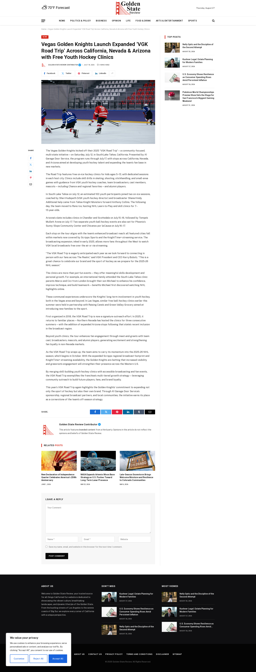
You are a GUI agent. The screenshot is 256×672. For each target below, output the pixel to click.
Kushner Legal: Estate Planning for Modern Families (198, 60)
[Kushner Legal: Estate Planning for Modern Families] (172, 63)
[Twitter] (30, 164)
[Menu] (43, 20)
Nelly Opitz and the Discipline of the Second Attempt (198, 46)
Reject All (38, 659)
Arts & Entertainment (169, 21)
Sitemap (177, 654)
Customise (19, 659)
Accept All (57, 659)
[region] (38, 649)
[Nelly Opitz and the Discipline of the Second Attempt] (172, 48)
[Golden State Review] (128, 8)
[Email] (30, 184)
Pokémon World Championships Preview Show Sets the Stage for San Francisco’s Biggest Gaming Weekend (198, 96)
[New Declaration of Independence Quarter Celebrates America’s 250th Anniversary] (59, 461)
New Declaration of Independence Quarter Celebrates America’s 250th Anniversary (58, 477)
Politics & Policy (80, 21)
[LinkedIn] (30, 171)
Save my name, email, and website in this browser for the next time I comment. (85, 547)
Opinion (116, 21)
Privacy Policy (114, 654)
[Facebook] (30, 157)
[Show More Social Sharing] (112, 73)
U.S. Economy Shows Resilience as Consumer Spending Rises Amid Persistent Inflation (198, 77)
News (62, 21)
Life (128, 21)
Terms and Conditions (139, 654)
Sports (192, 21)
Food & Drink (143, 21)
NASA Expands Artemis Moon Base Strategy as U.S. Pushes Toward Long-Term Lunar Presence (98, 477)
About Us (79, 654)
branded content (87, 430)
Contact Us (95, 654)
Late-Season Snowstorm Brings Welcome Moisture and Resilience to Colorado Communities (136, 477)
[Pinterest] (30, 177)
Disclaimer (162, 654)
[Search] (213, 20)
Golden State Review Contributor (64, 65)
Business (101, 21)
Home (43, 29)
